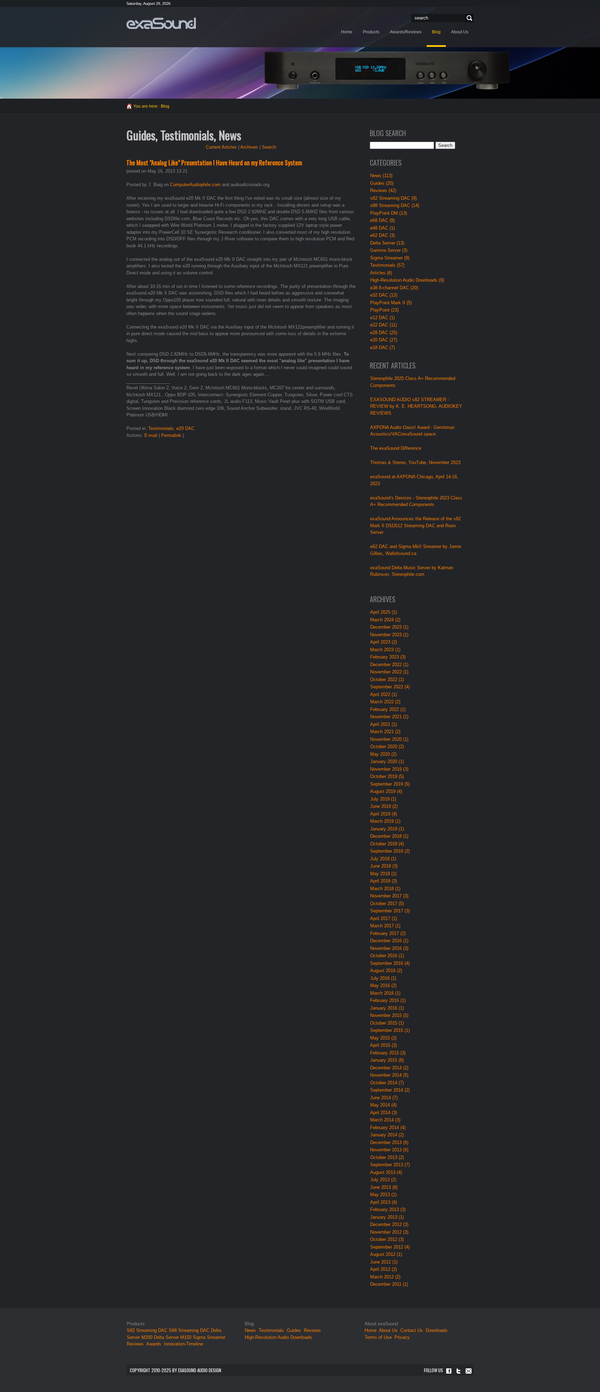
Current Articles (221, 147)
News (250, 1330)
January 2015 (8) (387, 1060)
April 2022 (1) (383, 694)
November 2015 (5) (389, 1015)
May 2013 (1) (383, 1194)
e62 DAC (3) (382, 235)
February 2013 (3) (388, 1209)
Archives (249, 147)
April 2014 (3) (383, 1112)
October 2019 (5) (387, 776)
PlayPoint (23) (384, 310)
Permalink (171, 435)
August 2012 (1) (386, 1254)
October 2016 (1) (387, 955)
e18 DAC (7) (382, 347)
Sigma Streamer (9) (389, 257)
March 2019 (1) (385, 821)
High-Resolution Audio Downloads (278, 1337)
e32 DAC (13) (383, 295)
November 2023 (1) (389, 634)
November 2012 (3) (389, 1232)
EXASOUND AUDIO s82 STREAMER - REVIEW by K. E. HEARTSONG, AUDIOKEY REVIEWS (416, 406)
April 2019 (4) (383, 814)
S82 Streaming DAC (147, 1330)
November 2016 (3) (389, 948)
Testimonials (161, 428)
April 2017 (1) (383, 918)
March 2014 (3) (385, 1119)
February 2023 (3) (388, 657)
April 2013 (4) (383, 1202)
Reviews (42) (383, 190)
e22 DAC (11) (383, 325)
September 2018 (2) (390, 851)
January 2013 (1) (387, 1217)
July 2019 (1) (383, 799)
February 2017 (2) (388, 933)
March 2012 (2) (385, 1276)
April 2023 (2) (383, 642)
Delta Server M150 (172, 1337)
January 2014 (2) (387, 1134)
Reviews (135, 1344)
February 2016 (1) (388, 1000)
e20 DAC (185, 428)
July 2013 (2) (383, 1179)
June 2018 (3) (384, 866)
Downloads (437, 1330)
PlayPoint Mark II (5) (391, 302)
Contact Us (411, 1330)
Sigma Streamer (209, 1337)
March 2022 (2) (385, 701)
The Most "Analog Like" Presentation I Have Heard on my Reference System (214, 162)
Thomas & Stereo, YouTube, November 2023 (415, 462)
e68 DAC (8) (382, 220)
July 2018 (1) (383, 858)
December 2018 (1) (389, 836)
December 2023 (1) (389, 627)
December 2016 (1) (389, 940)
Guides (294, 1330)
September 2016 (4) (390, 963)
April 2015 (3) (383, 1045)
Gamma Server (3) (388, 250)
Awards (153, 1344)
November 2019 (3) (389, 769)
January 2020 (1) (387, 761)
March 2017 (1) (385, 925)
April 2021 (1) (383, 724)
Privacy (402, 1337)
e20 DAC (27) (383, 339)
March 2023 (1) (385, 649)
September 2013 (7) (390, 1164)
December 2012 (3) (389, 1224)
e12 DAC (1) (382, 317)
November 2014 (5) (389, 1075)
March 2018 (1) (385, 888)
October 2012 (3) (387, 1239)
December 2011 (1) (389, 1284)
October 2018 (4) (387, 843)
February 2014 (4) (388, 1127)
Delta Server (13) (387, 243)
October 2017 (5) (387, 903)
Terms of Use (378, 1337)
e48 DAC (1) (382, 228)
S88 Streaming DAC (189, 1330)
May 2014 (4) (383, 1105)
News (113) (381, 175)
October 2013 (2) (387, 1157)
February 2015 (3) (388, 1052)
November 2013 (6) (389, 1149)
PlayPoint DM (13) (388, 213)
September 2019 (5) (390, 784)
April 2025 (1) (383, 612)
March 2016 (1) (385, 993)
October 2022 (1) (387, 679)
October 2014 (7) (387, 1082)
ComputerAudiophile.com (196, 184)
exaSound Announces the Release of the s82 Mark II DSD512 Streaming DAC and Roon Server (415, 525)
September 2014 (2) (390, 1090)
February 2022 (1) (388, 709)
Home (370, 1330)
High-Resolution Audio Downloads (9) (407, 280)
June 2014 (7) (384, 1097)
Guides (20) (381, 183)
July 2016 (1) (383, 978)
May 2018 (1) (383, 873)
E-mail (150, 435)
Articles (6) (381, 272)
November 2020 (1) (389, 739)
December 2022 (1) (389, 664)
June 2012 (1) (384, 1262)
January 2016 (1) (387, 1008)
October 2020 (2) (387, 746)
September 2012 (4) (390, 1247)
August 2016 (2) (386, 970)
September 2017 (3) (390, 910)
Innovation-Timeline (183, 1344)
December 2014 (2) (389, 1067)
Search (468, 18)
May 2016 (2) (383, 985)
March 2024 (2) (385, 619)
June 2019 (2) (384, 806)
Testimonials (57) (387, 265)
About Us (389, 1330)
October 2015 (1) (387, 1023)
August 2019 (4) (386, 791)
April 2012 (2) (383, 1269)
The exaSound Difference (395, 448)
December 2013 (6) (389, 1142)
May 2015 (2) (383, 1038)
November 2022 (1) (389, 671)
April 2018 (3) (383, 881)
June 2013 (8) (384, 1187)
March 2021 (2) (385, 731)
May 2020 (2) (383, 754)
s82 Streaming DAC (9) (393, 198)
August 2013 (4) (386, 1172)
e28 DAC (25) (383, 332)
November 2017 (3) (389, 895)
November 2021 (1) (389, 716)
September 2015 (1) (390, 1030)
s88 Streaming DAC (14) (394, 205)
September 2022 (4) (390, 686)
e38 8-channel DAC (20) (394, 287)
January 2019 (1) (387, 828)
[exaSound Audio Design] (161, 22)
